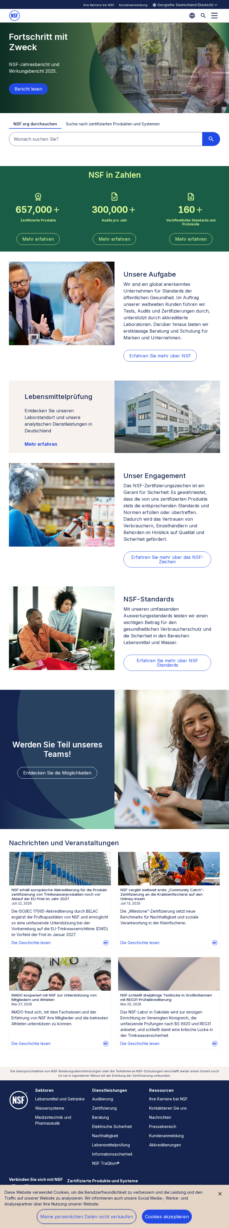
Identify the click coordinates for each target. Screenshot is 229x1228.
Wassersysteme (49, 1108)
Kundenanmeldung (133, 5)
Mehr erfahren (41, 444)
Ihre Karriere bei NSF (99, 5)
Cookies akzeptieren (167, 1216)
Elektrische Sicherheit (112, 1126)
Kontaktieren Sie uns (168, 1108)
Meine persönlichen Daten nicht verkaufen (86, 1216)
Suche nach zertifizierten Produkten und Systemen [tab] (113, 123)
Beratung (100, 1117)
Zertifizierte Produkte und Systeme (102, 1180)
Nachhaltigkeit (105, 1135)
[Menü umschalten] (214, 15)
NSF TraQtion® (106, 1163)
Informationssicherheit (112, 1154)
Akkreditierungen (165, 1144)
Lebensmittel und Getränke (60, 1099)
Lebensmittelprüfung (111, 1144)
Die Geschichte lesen (31, 942)
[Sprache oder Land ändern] (192, 15)
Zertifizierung (104, 1108)
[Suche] (203, 15)
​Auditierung (102, 1099)
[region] (114, 1206)
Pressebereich (162, 1126)
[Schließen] (220, 1194)
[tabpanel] (114, 139)
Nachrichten (160, 1117)
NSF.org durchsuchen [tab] (35, 123)
